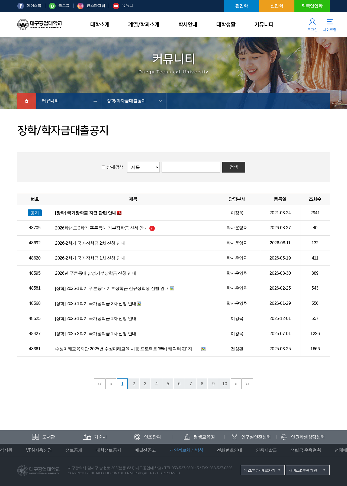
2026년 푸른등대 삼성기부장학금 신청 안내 (95, 273)
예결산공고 (145, 450)
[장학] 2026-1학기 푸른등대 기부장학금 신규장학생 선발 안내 (112, 288)
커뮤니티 (263, 25)
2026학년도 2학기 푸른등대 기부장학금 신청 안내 (101, 228)
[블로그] (52, 7)
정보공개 (73, 450)
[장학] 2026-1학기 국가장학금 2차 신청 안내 (95, 303)
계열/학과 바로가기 (259, 470)
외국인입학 (312, 6)
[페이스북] (20, 7)
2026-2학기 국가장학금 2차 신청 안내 (90, 243)
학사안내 (187, 25)
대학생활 (225, 25)
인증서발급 (266, 450)
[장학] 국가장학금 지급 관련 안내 (85, 212)
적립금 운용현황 (305, 450)
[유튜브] (116, 7)
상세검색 (115, 167)
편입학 (241, 6)
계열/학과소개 (143, 25)
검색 (234, 167)
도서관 (48, 437)
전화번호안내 (229, 450)
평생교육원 (204, 437)
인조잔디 (152, 437)
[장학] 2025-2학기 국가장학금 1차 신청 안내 (95, 333)
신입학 (277, 6)
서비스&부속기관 (303, 470)
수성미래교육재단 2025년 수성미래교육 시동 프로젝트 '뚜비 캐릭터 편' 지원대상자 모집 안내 (127, 348)
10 (224, 383)
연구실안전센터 (256, 437)
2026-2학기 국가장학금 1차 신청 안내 (90, 258)
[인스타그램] (80, 7)
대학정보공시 (108, 450)
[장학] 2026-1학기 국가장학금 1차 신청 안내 (95, 318)
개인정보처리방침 (186, 450)
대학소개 (99, 25)
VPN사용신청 (39, 450)
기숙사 (100, 437)
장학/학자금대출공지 (126, 100)
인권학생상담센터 (308, 437)
